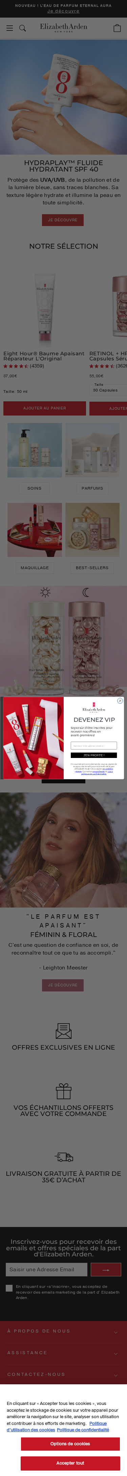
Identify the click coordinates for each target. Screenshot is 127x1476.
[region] (63, 1430)
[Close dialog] (120, 700)
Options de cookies (70, 1444)
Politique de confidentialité (83, 1430)
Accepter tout (70, 1463)
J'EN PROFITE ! (93, 755)
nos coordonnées (98, 771)
